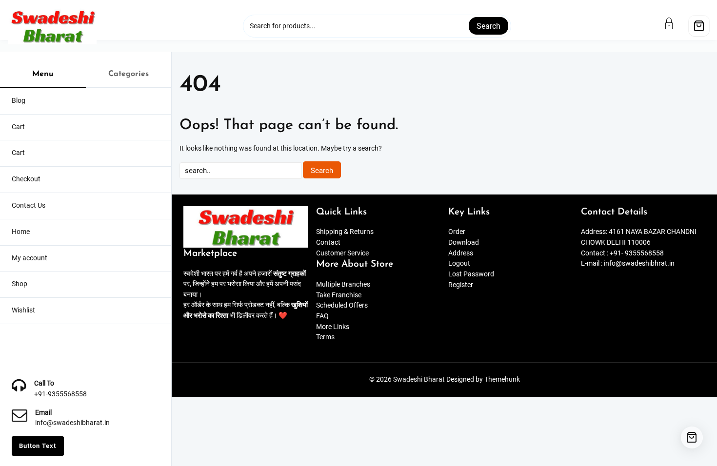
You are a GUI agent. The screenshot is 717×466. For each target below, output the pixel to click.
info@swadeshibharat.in (72, 423)
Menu (42, 74)
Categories (128, 74)
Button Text (37, 445)
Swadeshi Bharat (419, 379)
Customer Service (342, 253)
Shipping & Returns (345, 232)
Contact (328, 242)
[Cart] (699, 26)
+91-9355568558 (60, 394)
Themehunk (502, 379)
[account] (675, 23)
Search (488, 26)
